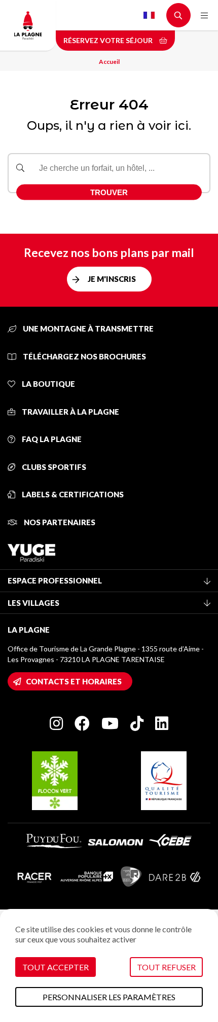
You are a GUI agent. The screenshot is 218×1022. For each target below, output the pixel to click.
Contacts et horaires (74, 681)
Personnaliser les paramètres (109, 997)
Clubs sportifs (53, 466)
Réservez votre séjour (108, 40)
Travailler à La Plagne (69, 411)
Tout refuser (166, 967)
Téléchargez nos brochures (83, 356)
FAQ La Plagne (51, 439)
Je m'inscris (112, 278)
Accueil (109, 61)
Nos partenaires (58, 522)
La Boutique (47, 383)
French (149, 15)
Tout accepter (55, 967)
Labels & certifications (72, 494)
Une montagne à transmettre (87, 328)
